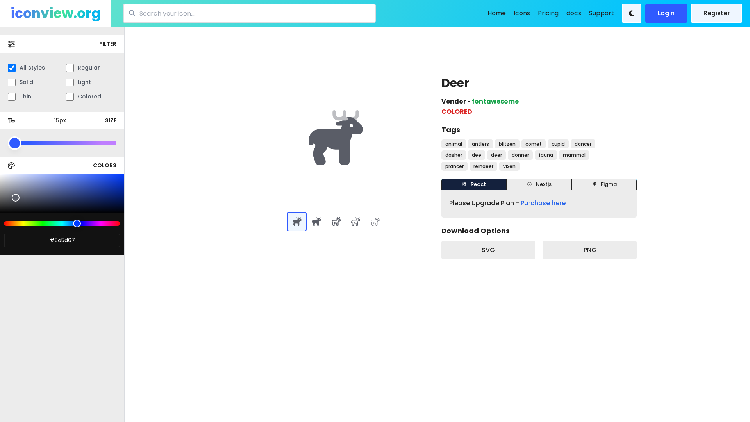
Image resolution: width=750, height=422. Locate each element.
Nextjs (544, 184)
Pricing (548, 13)
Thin (25, 96)
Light (84, 82)
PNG (590, 249)
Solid (26, 82)
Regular (89, 68)
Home (497, 13)
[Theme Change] (631, 13)
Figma (609, 184)
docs (573, 13)
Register (717, 13)
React (478, 184)
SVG (488, 249)
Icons (522, 13)
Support (601, 13)
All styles (32, 68)
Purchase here (543, 202)
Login (666, 13)
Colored (89, 96)
